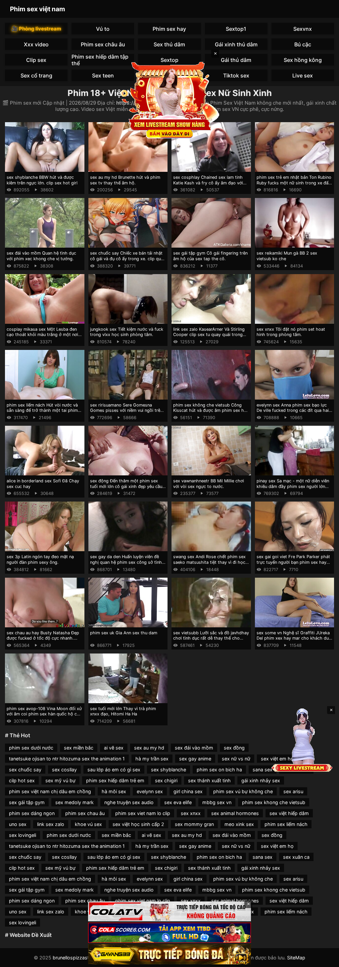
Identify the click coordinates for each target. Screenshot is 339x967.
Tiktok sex (236, 75)
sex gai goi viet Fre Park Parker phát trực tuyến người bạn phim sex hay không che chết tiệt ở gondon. (293, 562)
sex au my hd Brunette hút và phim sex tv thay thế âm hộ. (125, 180)
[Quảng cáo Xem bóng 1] (169, 911)
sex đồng (234, 747)
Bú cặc (302, 44)
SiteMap (296, 957)
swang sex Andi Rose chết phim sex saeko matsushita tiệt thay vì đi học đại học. (209, 562)
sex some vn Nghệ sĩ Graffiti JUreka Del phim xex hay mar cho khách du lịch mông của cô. (293, 638)
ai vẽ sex (113, 747)
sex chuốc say (25, 769)
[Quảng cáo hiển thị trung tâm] (169, 99)
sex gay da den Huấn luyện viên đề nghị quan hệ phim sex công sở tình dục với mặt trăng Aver (126, 562)
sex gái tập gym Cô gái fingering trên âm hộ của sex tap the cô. (210, 256)
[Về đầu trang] (324, 959)
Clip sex (36, 60)
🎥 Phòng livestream (36, 28)
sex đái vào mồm (194, 747)
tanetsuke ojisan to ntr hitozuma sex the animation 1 (67, 758)
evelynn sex (150, 791)
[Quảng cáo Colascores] (169, 933)
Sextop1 (236, 28)
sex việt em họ (277, 846)
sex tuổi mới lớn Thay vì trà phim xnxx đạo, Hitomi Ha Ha (123, 711)
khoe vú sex (88, 824)
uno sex (17, 824)
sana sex (262, 769)
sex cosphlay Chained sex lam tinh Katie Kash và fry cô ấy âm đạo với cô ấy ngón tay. (208, 183)
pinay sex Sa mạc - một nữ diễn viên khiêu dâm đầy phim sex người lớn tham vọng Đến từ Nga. (293, 486)
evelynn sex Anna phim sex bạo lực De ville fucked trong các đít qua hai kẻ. (293, 410)
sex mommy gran (194, 824)
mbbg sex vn (216, 802)
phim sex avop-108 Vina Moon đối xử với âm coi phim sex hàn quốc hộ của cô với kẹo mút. (44, 714)
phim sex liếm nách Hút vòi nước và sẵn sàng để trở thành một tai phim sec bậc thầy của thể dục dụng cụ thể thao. (44, 413)
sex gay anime (195, 758)
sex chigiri (166, 780)
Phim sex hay (169, 28)
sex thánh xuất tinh (209, 780)
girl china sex (188, 791)
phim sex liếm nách (286, 824)
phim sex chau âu (85, 813)
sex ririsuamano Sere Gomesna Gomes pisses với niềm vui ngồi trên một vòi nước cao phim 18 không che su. (127, 413)
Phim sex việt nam (37, 9)
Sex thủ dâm (169, 44)
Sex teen (103, 75)
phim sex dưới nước (31, 747)
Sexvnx (302, 28)
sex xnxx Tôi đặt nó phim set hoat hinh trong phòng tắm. (291, 332)
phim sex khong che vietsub (273, 802)
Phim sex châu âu (103, 44)
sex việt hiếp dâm (289, 813)
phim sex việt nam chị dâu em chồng (50, 791)
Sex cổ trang (36, 75)
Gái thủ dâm (236, 60)
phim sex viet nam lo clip (142, 813)
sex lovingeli (22, 835)
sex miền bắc (78, 747)
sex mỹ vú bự (60, 780)
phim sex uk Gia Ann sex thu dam (123, 632)
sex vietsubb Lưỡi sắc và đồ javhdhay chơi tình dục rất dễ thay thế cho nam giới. (211, 638)
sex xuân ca (296, 857)
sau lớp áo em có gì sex (113, 769)
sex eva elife (178, 802)
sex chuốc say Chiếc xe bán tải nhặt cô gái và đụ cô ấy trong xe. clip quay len (128, 258)
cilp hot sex (22, 780)
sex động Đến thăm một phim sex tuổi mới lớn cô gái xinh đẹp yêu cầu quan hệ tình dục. (126, 486)
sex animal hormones (235, 813)
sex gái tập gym (27, 802)
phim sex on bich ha (219, 769)
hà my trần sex (152, 758)
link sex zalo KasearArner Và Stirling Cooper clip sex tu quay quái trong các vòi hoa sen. (209, 335)
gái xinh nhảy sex (260, 780)
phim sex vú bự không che (243, 791)
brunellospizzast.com (76, 957)
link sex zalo (50, 824)
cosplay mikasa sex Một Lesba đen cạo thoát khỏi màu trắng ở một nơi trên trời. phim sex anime (42, 335)
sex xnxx (191, 813)
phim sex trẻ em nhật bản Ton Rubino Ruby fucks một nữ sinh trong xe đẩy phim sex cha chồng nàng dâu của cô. (294, 185)
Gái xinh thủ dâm (236, 44)
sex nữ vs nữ (236, 758)
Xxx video (36, 44)
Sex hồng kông (303, 60)
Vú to (103, 28)
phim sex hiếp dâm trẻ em (115, 780)
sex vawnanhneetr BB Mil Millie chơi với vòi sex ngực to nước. (208, 483)
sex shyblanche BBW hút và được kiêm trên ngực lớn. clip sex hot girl (42, 180)
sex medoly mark (74, 802)
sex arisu (293, 791)
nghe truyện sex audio (129, 802)
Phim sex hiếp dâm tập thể (100, 60)
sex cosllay (64, 769)
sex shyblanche (168, 769)
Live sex (302, 75)
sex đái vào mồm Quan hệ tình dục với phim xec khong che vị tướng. (41, 256)
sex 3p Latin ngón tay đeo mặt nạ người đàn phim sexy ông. (40, 559)
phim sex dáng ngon (32, 813)
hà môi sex (114, 791)
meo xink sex (239, 824)
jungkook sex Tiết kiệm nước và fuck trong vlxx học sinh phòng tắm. (126, 332)
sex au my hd (149, 747)
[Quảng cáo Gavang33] (169, 954)
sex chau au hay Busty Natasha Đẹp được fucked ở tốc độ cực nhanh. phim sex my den (43, 638)
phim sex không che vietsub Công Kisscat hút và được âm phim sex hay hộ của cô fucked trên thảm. (211, 410)
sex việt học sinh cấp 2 (138, 824)
